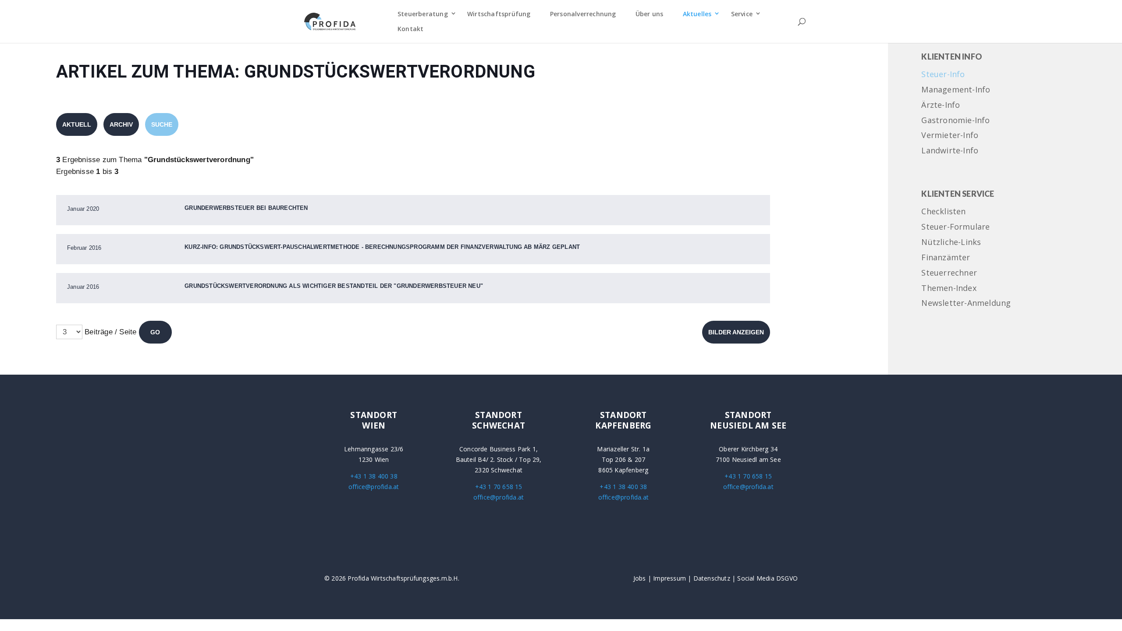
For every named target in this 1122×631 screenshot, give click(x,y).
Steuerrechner (949, 273)
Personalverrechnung (583, 14)
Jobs (639, 578)
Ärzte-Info (940, 105)
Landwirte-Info (949, 151)
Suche (161, 124)
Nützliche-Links (951, 242)
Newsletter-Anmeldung (966, 303)
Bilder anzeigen (736, 332)
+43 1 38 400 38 (374, 476)
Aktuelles (697, 14)
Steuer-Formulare (955, 227)
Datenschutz (711, 578)
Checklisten (943, 211)
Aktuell (76, 124)
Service (742, 14)
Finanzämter (945, 257)
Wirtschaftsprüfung (499, 14)
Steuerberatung (423, 14)
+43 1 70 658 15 (498, 486)
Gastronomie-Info (955, 120)
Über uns (650, 14)
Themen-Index (948, 288)
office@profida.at (373, 486)
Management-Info (955, 90)
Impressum (669, 578)
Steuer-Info (943, 74)
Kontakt (410, 29)
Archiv (121, 124)
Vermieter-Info (949, 135)
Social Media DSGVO (767, 578)
